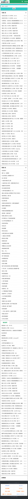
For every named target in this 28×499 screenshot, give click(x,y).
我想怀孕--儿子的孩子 (7, 293)
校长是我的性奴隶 (6, 188)
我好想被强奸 (5, 316)
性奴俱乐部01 (5, 283)
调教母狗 (4, 298)
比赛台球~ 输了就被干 (7, 306)
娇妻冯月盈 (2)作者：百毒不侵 (9, 113)
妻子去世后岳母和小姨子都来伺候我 (10, 266)
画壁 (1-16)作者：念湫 (7, 121)
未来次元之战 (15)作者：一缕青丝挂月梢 (11, 35)
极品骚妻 (4, 228)
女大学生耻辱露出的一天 (7, 220)
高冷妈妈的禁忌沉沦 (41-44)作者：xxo (10, 81)
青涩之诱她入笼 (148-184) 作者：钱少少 (11, 63)
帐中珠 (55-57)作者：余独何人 (9, 136)
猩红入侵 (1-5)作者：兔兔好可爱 (9, 25)
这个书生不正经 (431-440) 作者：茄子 (10, 96)
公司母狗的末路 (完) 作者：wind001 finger (11, 53)
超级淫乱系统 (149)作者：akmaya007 (10, 338)
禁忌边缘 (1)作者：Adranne (8, 328)
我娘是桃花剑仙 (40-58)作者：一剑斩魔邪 (11, 65)
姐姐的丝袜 (4, 240)
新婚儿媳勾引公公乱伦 (7, 215)
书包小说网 (7, 491)
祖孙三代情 (4, 271)
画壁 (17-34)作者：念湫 (7, 123)
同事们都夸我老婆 (6, 278)
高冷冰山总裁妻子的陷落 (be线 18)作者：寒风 (12, 40)
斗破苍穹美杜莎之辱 (6, 180)
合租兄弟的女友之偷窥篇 (7, 233)
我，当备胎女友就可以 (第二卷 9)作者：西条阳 (12, 370)
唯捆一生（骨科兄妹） (7, 494)
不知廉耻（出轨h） (20, 491)
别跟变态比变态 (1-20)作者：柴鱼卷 (10, 141)
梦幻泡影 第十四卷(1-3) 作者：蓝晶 (9, 365)
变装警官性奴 (5, 258)
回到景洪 (4, 170)
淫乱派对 (4, 225)
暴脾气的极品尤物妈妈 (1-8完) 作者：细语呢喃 (12, 75)
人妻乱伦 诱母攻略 (6, 235)
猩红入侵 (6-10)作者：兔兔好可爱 (9, 28)
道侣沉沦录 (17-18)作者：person (9, 18)
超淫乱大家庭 (5, 238)
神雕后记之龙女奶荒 (6, 245)
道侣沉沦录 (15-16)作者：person (9, 15)
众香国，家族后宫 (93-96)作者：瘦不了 (10, 355)
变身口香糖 (4, 263)
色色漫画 (7, 488)
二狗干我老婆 (5, 281)
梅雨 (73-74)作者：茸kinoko (8, 133)
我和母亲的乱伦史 (6, 253)
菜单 (27, 1)
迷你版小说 (16, 483)
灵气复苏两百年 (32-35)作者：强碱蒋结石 (11, 38)
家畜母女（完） (5, 288)
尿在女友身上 (5, 230)
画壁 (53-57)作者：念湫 (7, 128)
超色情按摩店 (5, 273)
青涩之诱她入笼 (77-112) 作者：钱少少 (10, 58)
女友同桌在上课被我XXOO (8, 175)
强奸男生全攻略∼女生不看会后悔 (9, 303)
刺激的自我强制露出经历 (7, 210)
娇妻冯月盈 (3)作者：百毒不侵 (9, 116)
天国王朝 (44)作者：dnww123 (9, 43)
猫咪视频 (7, 485)
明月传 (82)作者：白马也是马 (8, 70)
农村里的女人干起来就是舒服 (8, 218)
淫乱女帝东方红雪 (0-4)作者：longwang (11, 148)
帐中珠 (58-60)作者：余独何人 (9, 138)
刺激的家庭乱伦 (5, 198)
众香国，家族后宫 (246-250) (8, 360)
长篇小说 (4, 12)
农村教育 (4, 208)
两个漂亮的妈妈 (5, 256)
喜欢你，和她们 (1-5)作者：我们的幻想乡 (11, 368)
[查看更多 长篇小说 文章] (25, 12)
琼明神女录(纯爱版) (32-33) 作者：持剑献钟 (12, 91)
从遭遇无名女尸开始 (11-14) (8, 350)
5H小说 (20, 488)
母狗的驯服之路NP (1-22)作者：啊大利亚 (11, 143)
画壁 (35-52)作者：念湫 (7, 126)
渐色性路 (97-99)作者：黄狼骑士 (9, 108)
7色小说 (20, 485)
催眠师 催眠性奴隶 (6, 205)
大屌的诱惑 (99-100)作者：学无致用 (10, 151)
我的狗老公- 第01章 (6, 195)
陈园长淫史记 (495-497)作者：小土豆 (10, 163)
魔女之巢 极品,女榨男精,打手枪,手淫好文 (11, 193)
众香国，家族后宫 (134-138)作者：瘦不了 (11, 358)
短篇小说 (4, 167)
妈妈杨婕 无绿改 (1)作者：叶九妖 (9, 153)
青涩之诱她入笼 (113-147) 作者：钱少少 (11, 60)
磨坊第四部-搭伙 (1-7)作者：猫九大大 (10, 83)
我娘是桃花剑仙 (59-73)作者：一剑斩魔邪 (11, 68)
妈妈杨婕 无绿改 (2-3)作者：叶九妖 (10, 156)
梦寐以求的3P (5, 313)
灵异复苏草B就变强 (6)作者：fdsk (9, 353)
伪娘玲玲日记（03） (6, 276)
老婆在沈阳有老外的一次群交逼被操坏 (10, 203)
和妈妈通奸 (4, 308)
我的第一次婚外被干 (6, 213)
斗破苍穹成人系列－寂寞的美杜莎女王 (10, 183)
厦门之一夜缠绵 (5, 173)
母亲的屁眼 (4, 286)
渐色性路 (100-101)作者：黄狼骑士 (10, 111)
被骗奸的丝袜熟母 (6, 185)
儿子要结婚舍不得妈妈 (7, 291)
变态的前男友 (5, 223)
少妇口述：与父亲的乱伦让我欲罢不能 (10, 268)
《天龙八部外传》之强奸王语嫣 (9, 311)
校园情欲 (4, 335)
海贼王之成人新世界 (6, 301)
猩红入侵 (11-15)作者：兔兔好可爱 (10, 30)
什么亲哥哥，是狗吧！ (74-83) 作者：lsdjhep (12, 98)
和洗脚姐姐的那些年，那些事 (8, 363)
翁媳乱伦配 (4, 261)
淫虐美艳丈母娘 (5, 243)
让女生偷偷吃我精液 (6, 296)
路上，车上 (4, 251)
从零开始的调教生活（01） (8, 190)
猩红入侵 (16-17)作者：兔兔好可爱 (10, 33)
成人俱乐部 (4, 178)
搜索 (14, 8)
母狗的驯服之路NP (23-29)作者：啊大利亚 (11, 146)
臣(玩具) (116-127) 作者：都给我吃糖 (10, 101)
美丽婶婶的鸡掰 (5, 248)
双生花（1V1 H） (20, 494)
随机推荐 (5, 322)
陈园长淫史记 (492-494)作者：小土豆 (10, 161)
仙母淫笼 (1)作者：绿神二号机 (9, 93)
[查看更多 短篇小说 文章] (25, 167)
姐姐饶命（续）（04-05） (7, 325)
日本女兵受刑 (5, 318)
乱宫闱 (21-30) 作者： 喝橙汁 (8, 345)
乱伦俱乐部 (4, 200)
